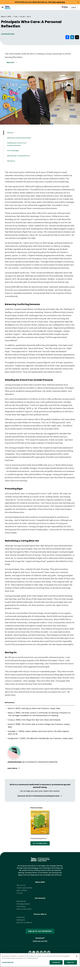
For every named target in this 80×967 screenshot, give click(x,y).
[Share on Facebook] (67, 37)
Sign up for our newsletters (40, 931)
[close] (78, 2)
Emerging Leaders (23, 904)
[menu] (2, 7)
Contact (20, 893)
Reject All (70, 962)
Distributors (21, 920)
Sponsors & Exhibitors (24, 922)
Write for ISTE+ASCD (24, 909)
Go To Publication (40, 843)
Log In (73, 7)
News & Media (22, 890)
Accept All (56, 962)
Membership (21, 901)
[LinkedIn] (41, 952)
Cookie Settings (7, 962)
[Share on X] (77, 37)
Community (21, 906)
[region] (40, 960)
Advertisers (21, 917)
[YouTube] (45, 952)
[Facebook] (30, 952)
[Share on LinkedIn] (72, 37)
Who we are (21, 885)
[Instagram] (37, 952)
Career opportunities (24, 888)
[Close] (76, 956)
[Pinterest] (48, 952)
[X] (33, 952)
